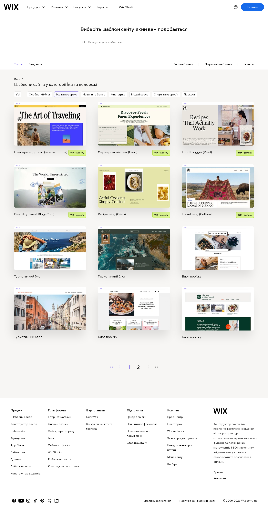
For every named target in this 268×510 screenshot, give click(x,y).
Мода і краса (139, 94)
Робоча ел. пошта (59, 459)
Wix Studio (127, 7)
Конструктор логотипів (63, 466)
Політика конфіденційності (197, 501)
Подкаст (189, 94)
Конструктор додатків (26, 473)
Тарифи (102, 7)
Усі (18, 94)
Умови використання (157, 501)
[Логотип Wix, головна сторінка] (11, 7)
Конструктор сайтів (24, 424)
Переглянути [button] (50, 131)
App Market (18, 445)
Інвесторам (174, 424)
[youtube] (21, 500)
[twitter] (49, 500)
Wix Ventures (175, 431)
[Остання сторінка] (156, 367)
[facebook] (14, 500)
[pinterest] (42, 500)
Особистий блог (39, 94)
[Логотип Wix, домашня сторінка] (220, 411)
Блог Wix (92, 417)
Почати (252, 7)
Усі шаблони (183, 64)
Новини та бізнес (94, 94)
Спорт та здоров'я (166, 94)
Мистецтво (118, 94)
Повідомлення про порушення (139, 433)
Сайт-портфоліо (59, 445)
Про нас (218, 472)
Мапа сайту (175, 457)
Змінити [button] (50, 120)
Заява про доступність (182, 438)
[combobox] (137, 42)
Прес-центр (175, 417)
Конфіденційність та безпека (99, 426)
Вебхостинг (18, 452)
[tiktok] (35, 500)
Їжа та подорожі (66, 94)
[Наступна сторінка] (148, 367)
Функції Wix (18, 438)
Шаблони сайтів (21, 417)
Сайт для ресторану (61, 431)
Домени (16, 459)
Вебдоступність (21, 466)
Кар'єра (172, 464)
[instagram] (28, 500)
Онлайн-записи (58, 424)
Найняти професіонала (142, 424)
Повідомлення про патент (179, 447)
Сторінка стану (137, 443)
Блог (17, 79)
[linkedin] (56, 500)
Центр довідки (136, 417)
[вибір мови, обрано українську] (235, 7)
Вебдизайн (18, 431)
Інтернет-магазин (59, 417)
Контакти (219, 478)
